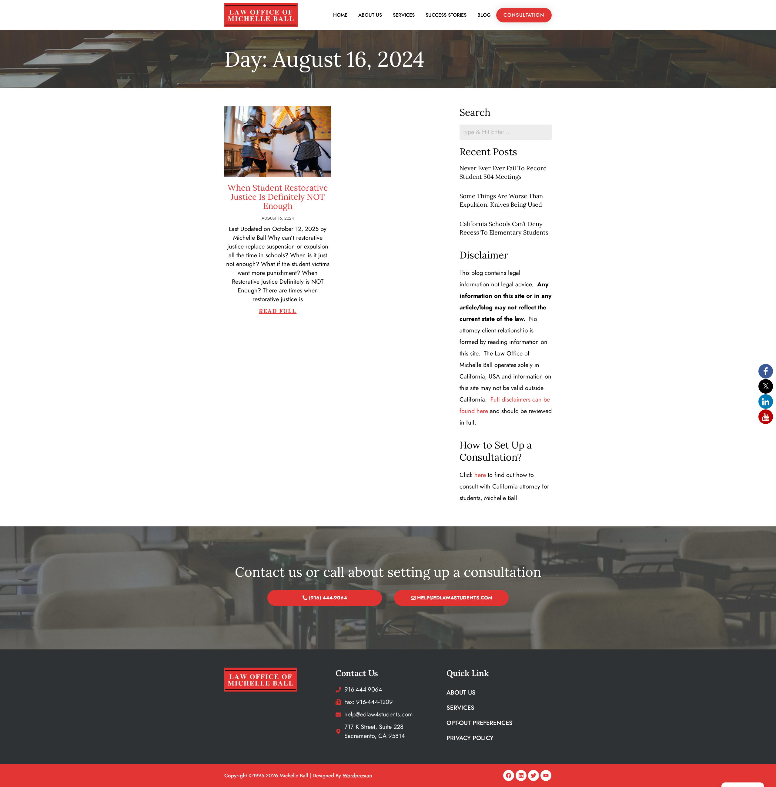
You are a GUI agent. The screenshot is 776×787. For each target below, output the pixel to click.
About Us (370, 15)
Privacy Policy (470, 738)
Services (404, 15)
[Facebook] (508, 775)
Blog (484, 15)
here (480, 475)
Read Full (277, 311)
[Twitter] (533, 775)
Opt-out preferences (480, 723)
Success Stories (446, 15)
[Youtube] (545, 775)
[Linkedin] (521, 775)
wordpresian (357, 775)
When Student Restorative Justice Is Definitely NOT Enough (278, 196)
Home (340, 15)
